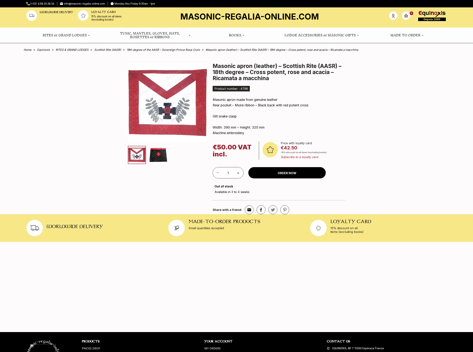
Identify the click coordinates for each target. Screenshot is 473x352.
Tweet (273, 210)
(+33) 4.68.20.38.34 (42, 3)
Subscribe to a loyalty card (299, 157)
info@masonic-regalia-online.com (84, 3)
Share (261, 210)
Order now (287, 173)
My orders (212, 348)
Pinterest (284, 210)
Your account (218, 341)
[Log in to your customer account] (393, 15)
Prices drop (91, 348)
